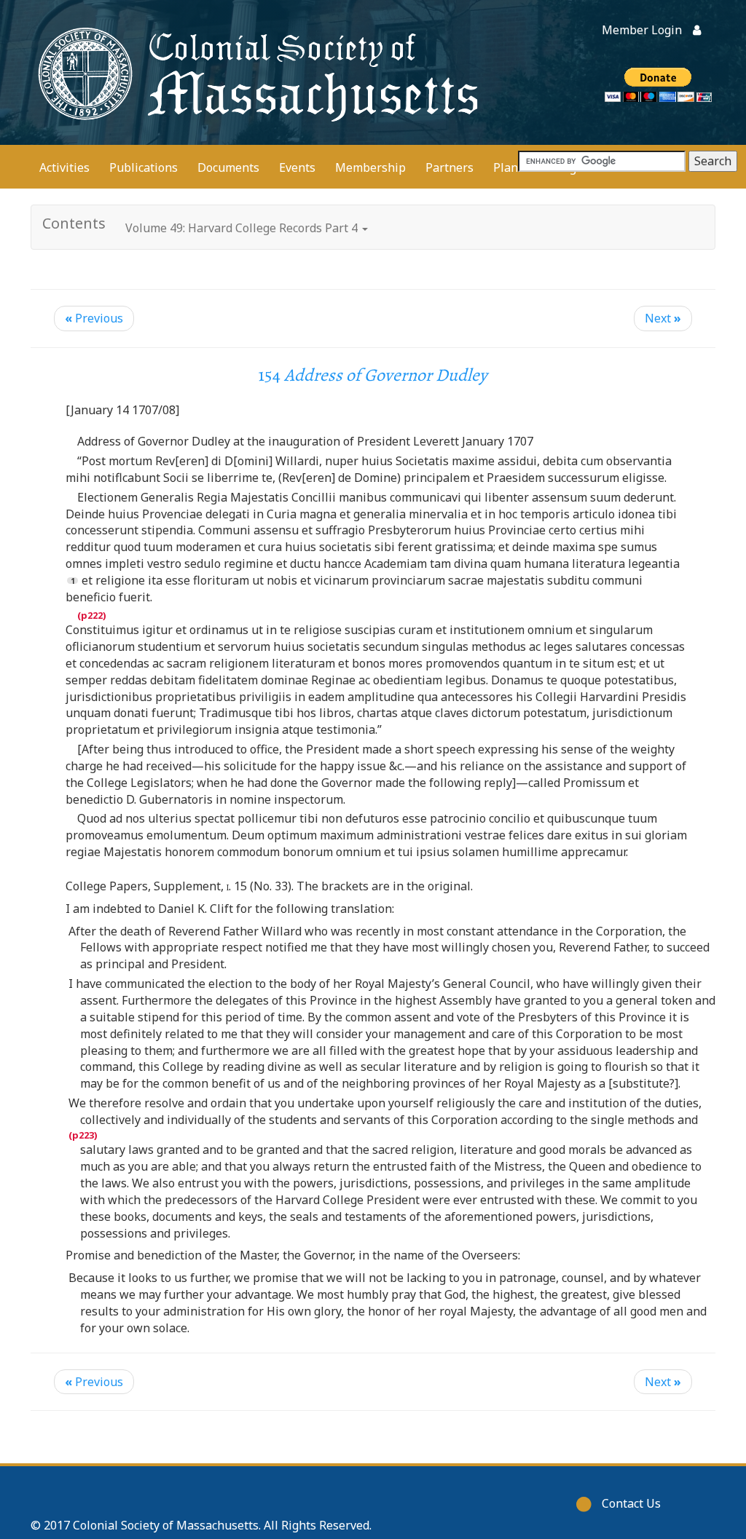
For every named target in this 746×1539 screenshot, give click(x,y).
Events (297, 167)
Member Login (642, 30)
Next (663, 318)
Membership (370, 167)
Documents (228, 167)
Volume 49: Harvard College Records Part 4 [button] (243, 228)
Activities (64, 167)
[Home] (255, 72)
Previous (94, 318)
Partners (449, 167)
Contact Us (631, 1503)
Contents (74, 223)
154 (373, 375)
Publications (143, 167)
